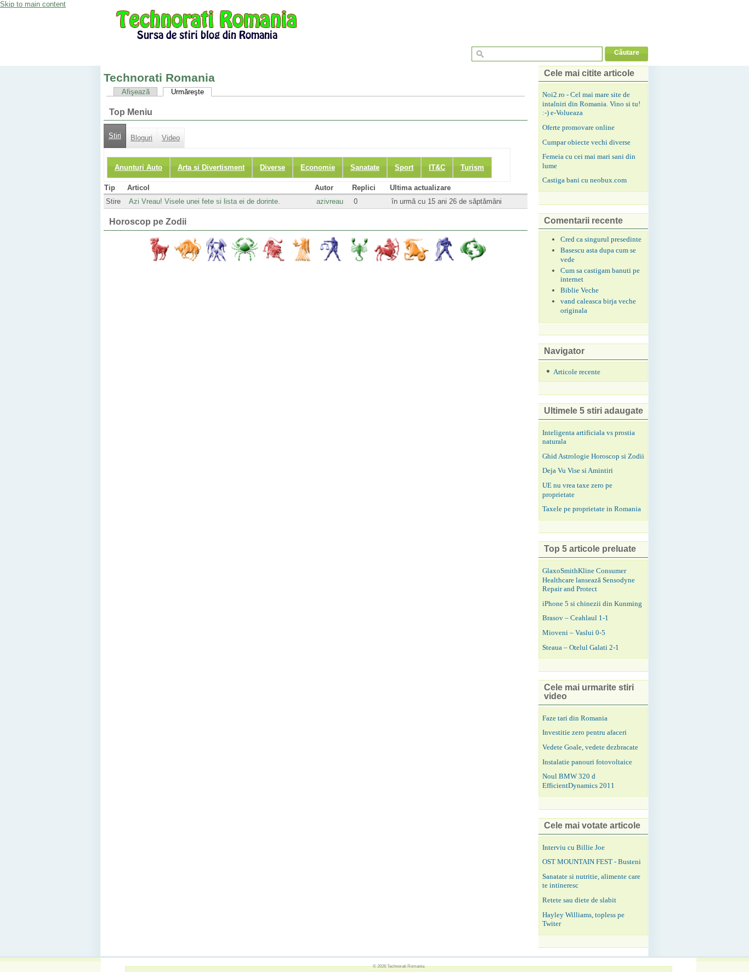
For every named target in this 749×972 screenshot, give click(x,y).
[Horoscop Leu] (273, 249)
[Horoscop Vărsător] (444, 249)
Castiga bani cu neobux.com (584, 180)
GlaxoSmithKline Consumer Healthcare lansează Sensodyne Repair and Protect (588, 580)
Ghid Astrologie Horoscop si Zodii (593, 456)
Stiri (115, 136)
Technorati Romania (405, 966)
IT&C (437, 167)
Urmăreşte (187, 92)
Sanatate (364, 167)
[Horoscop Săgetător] (387, 249)
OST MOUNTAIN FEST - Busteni (591, 861)
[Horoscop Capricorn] (415, 249)
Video (171, 138)
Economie (317, 167)
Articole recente (576, 372)
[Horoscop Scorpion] (358, 249)
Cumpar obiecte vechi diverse (586, 142)
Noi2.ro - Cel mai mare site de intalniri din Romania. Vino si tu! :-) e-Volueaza (591, 103)
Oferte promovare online (578, 127)
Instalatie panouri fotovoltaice (587, 762)
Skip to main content (33, 4)
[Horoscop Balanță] (330, 249)
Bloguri (141, 138)
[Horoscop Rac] (244, 249)
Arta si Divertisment (211, 167)
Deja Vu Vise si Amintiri (577, 470)
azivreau (329, 201)
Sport (404, 167)
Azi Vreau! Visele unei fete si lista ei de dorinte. (204, 201)
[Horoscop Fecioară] (301, 249)
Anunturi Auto (138, 167)
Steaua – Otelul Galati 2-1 (580, 647)
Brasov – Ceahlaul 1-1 (575, 618)
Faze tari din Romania (575, 718)
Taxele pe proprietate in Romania (591, 509)
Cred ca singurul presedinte (601, 239)
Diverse (272, 167)
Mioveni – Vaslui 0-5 (573, 632)
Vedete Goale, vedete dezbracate (590, 747)
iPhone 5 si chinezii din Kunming (592, 603)
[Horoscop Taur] (187, 249)
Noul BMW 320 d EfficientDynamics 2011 (578, 781)
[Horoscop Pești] (472, 249)
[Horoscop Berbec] (159, 249)
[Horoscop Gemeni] (216, 249)
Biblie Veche (579, 290)
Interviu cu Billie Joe (573, 847)
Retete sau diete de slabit (579, 900)
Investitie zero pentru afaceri (584, 732)
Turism (472, 167)
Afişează (136, 92)
